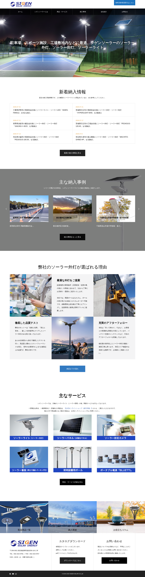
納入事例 (83, 12)
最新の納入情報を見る (72, 153)
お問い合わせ (114, 560)
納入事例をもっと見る (72, 237)
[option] (72, 38)
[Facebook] (10, 574)
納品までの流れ (72, 369)
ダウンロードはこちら (72, 560)
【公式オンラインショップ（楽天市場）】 (78, 408)
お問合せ (125, 12)
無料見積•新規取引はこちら (124, 3)
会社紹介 (104, 12)
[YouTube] (13, 574)
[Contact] (16, 574)
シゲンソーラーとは (41, 12)
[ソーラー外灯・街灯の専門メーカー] (21, 4)
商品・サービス (62, 12)
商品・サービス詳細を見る (72, 482)
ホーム (20, 12)
